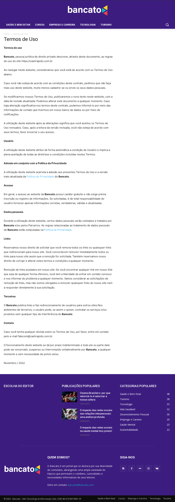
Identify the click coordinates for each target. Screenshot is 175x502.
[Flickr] (140, 468)
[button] (167, 25)
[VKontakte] (157, 468)
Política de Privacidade (40, 176)
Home (7, 34)
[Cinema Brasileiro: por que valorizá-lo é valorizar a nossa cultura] (69, 396)
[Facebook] (131, 468)
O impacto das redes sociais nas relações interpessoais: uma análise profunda (96, 413)
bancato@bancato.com (81, 485)
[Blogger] (123, 468)
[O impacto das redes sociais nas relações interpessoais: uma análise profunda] (69, 414)
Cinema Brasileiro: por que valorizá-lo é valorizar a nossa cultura (95, 396)
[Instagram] (148, 468)
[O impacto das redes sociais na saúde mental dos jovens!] (69, 431)
